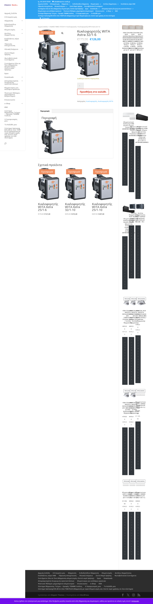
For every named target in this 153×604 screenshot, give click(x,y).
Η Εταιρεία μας (55, 4)
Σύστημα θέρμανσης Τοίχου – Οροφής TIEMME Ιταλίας (56, 13)
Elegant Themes (57, 595)
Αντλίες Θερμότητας (110, 4)
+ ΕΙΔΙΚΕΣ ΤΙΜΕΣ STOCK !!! (57, 27)
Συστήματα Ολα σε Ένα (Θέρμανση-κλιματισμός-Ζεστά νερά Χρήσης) (60, 9)
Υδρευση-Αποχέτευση (45, 6)
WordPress (84, 595)
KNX (116, 11)
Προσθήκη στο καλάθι (93, 91)
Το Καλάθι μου (96, 13)
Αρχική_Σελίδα (43, 4)
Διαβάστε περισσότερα (124, 80)
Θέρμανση (65, 4)
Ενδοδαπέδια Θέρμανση (81, 4)
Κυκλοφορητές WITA (105, 101)
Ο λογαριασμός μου (82, 13)
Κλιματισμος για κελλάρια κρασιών (49, 11)
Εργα (86, 9)
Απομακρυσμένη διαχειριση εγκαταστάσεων (116, 9)
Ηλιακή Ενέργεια (60, 6)
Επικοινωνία (100, 11)
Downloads (94, 9)
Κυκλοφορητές (72, 27)
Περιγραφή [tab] (44, 111)
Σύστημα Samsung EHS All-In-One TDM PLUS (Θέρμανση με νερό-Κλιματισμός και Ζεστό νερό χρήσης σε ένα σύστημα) (76, 16)
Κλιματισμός (95, 4)
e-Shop (108, 11)
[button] (62, 33)
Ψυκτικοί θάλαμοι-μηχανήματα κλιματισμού (79, 11)
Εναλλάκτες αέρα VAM (128, 4)
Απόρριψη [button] (135, 601)
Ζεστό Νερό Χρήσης (76, 6)
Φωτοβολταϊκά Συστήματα (93, 6)
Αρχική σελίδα (43, 27)
